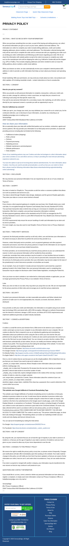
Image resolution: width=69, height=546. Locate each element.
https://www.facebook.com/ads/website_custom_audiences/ (31, 428)
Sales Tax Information (50, 521)
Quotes (50, 526)
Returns (50, 518)
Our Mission (50, 529)
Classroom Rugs (22, 12)
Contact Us (50, 502)
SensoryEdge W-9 (50, 523)
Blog (50, 531)
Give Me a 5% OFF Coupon (27, 508)
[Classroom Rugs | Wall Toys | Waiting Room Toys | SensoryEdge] (9, 6)
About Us (50, 510)
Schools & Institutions (48, 17)
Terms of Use (50, 507)
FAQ (50, 513)
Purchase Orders (50, 515)
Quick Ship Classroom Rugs (43, 12)
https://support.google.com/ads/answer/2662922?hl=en (28, 424)
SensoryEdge (18, 539)
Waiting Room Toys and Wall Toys (23, 17)
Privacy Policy (50, 505)
